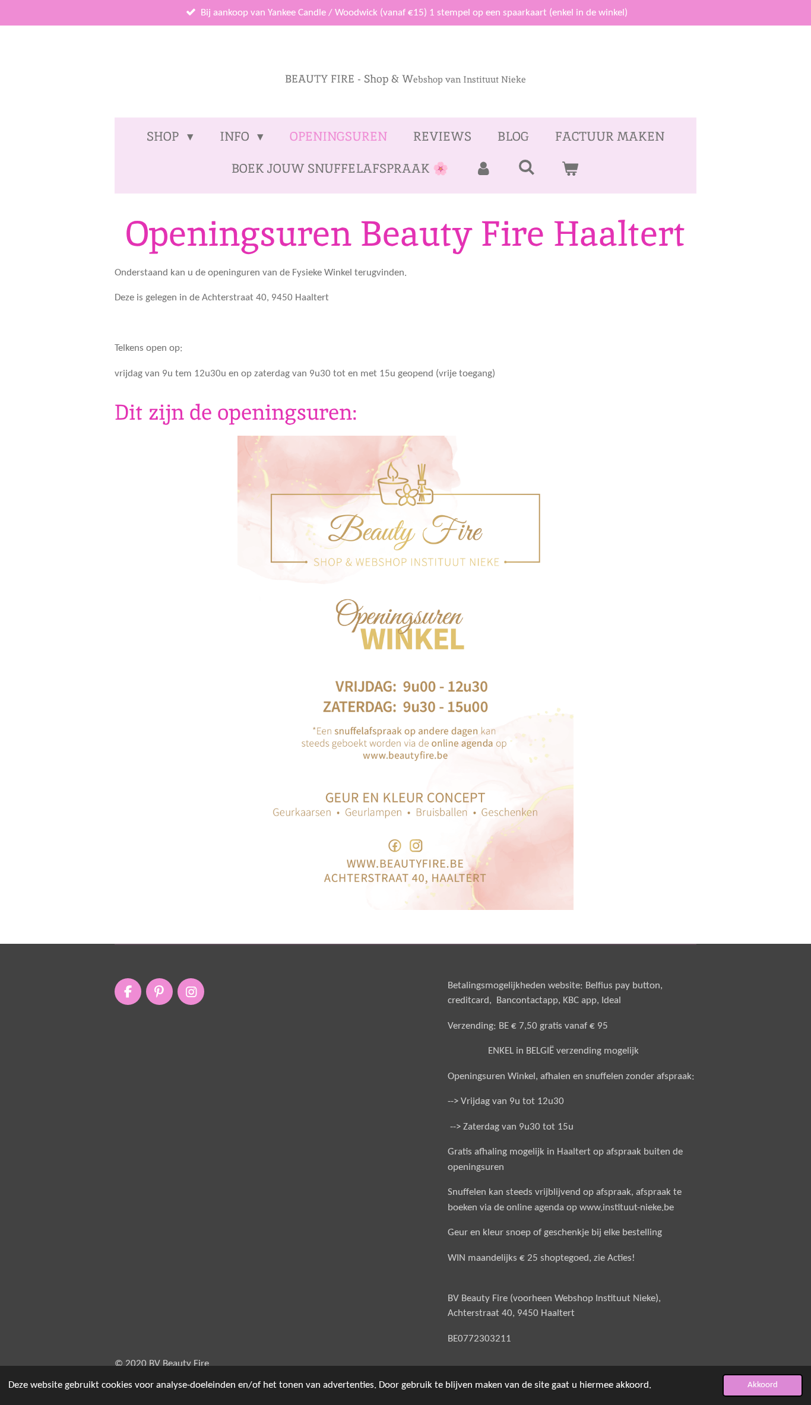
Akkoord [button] (762, 1385)
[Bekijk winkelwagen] (570, 169)
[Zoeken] (527, 167)
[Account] (483, 169)
